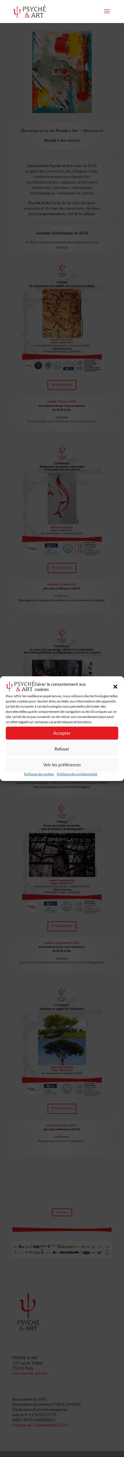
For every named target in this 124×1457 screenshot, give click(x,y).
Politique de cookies (39, 774)
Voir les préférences (62, 764)
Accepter (62, 733)
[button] (115, 687)
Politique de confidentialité (77, 774)
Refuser (62, 748)
